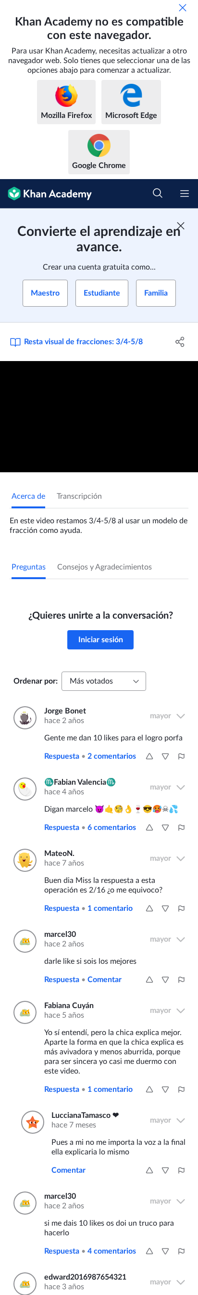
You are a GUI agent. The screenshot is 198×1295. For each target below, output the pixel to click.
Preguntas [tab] (29, 567)
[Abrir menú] (184, 193)
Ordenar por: (35, 681)
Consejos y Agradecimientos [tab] (104, 567)
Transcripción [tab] (79, 496)
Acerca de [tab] (28, 496)
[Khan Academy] (46, 194)
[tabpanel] (99, 521)
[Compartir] (180, 341)
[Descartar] (182, 7)
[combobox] (104, 681)
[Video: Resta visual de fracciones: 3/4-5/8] (99, 417)
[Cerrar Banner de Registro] (180, 225)
